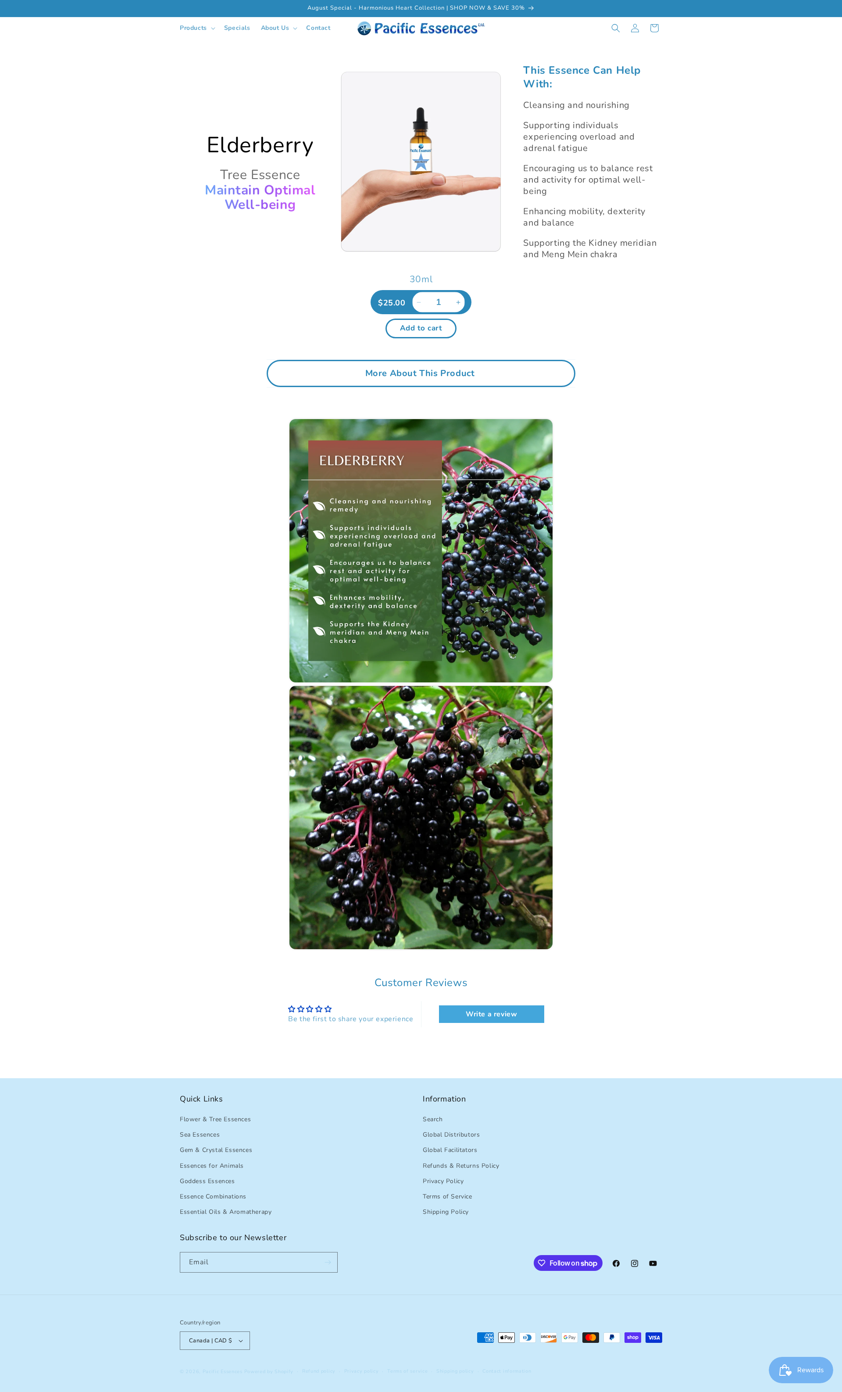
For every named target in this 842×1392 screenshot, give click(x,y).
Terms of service (407, 1371)
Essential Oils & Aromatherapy (225, 1212)
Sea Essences (200, 1134)
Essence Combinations (213, 1196)
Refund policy (318, 1371)
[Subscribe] (327, 1262)
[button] (197, 28)
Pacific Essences (223, 1371)
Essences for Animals (212, 1166)
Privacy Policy (443, 1181)
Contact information (506, 1371)
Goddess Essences (207, 1181)
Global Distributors (451, 1134)
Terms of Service (447, 1196)
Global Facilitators (450, 1150)
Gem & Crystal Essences (216, 1150)
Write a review (491, 1014)
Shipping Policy (446, 1212)
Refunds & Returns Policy (461, 1166)
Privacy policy (361, 1371)
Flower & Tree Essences (215, 1119)
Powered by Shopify (269, 1371)
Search (433, 1119)
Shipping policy (455, 1371)
